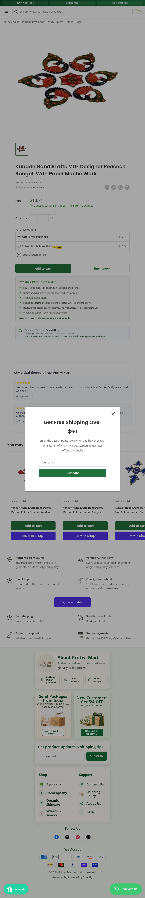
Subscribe (72, 473)
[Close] (113, 413)
